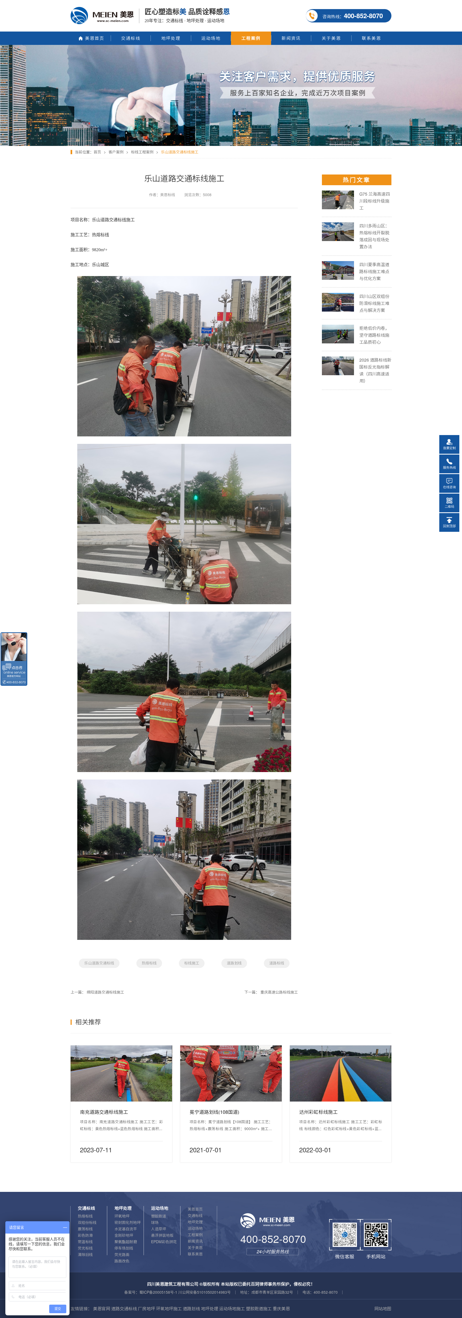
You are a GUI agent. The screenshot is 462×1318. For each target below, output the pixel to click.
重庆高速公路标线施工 (279, 992)
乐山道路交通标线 (99, 963)
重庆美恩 (281, 1309)
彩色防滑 (85, 1235)
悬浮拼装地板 (162, 1235)
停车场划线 (123, 1248)
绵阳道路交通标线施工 (105, 992)
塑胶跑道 (158, 1216)
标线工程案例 (142, 152)
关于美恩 (195, 1248)
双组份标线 (87, 1222)
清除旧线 (85, 1255)
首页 (97, 152)
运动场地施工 (232, 1309)
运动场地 (195, 1228)
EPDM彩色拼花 (164, 1242)
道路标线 (276, 963)
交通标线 (195, 1216)
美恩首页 (195, 1209)
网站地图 (382, 1309)
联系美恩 (195, 1254)
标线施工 (191, 963)
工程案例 (195, 1235)
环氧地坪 (121, 1216)
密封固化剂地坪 (127, 1222)
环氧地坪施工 (169, 1309)
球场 (155, 1222)
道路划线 (234, 963)
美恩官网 (101, 1309)
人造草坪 (158, 1229)
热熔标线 (149, 963)
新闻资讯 (195, 1241)
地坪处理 (195, 1222)
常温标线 (85, 1242)
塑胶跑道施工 (259, 1309)
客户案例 (116, 152)
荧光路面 (121, 1255)
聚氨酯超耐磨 (125, 1242)
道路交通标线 (124, 1309)
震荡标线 (85, 1229)
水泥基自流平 (125, 1229)
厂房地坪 (146, 1309)
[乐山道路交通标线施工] (231, 47)
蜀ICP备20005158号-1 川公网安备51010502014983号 (185, 1292)
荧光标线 (85, 1248)
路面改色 (121, 1261)
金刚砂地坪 (123, 1235)
